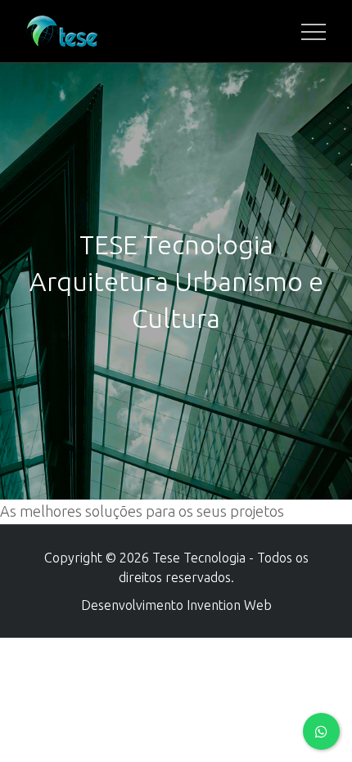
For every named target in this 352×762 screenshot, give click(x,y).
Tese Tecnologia (199, 557)
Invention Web (229, 605)
